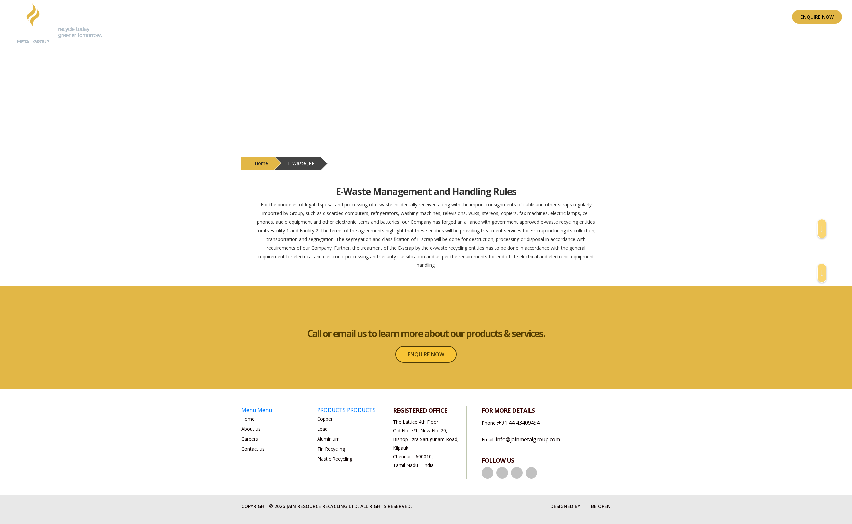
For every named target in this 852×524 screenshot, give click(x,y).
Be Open (601, 506)
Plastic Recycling (334, 459)
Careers (249, 439)
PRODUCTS (331, 410)
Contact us (253, 449)
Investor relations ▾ (608, 17)
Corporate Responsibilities (680, 17)
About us (459, 17)
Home (261, 163)
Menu (248, 410)
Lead (322, 429)
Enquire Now (817, 17)
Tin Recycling (331, 449)
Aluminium (328, 439)
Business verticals (505, 17)
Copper (325, 419)
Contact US (772, 17)
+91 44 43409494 (519, 422)
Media (735, 17)
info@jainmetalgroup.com (528, 439)
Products (554, 17)
